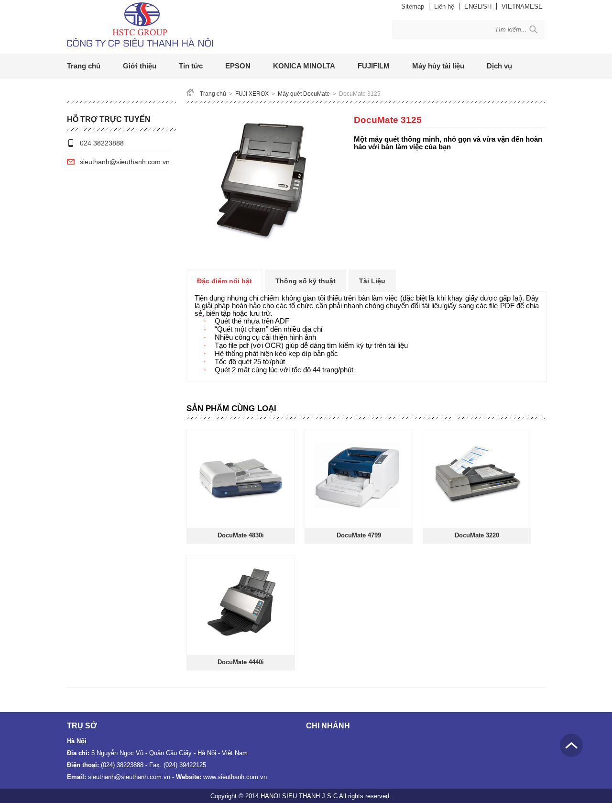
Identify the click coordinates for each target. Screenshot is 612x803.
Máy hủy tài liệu (438, 66)
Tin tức (191, 66)
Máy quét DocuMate (304, 93)
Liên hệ (444, 6)
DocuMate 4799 (359, 535)
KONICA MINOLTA (304, 66)
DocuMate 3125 (360, 93)
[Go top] (571, 745)
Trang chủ (83, 66)
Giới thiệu (139, 66)
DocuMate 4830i (241, 535)
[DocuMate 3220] (476, 518)
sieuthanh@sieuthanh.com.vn (125, 162)
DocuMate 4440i (241, 662)
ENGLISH (478, 6)
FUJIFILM (374, 66)
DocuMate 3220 (477, 535)
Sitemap (412, 6)
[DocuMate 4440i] (240, 644)
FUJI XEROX (252, 93)
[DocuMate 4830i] (240, 518)
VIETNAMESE (522, 6)
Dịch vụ (499, 66)
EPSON (238, 66)
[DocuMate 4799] (358, 518)
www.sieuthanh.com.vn (235, 777)
